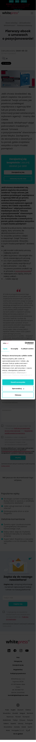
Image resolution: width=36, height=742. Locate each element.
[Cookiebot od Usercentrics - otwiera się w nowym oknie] (25, 343)
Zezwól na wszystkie (18, 382)
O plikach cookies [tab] (27, 348)
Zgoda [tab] (5, 348)
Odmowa (18, 395)
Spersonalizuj (17, 388)
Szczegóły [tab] (14, 348)
